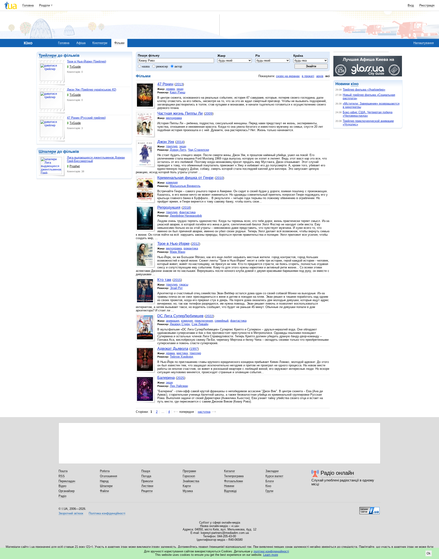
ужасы (183, 284)
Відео (62, 486)
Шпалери (47, 151)
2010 (219, 178)
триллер (171, 146)
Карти (187, 486)
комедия (172, 182)
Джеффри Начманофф (186, 215)
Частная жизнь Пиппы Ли (180, 113)
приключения (204, 320)
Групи (269, 491)
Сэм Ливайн (200, 324)
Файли (104, 491)
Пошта (63, 471)
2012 (195, 244)
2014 (180, 142)
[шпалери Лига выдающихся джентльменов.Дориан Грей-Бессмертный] (52, 166)
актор (178, 66)
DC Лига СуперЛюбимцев (180, 316)
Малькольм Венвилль (185, 186)
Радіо (62, 496)
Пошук (145, 471)
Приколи (147, 481)
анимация (172, 320)
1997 (194, 349)
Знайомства (191, 481)
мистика (182, 353)
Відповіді (230, 491)
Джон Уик (165, 142)
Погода (146, 476)
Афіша (81, 43)
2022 (209, 316)
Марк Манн (177, 252)
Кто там (164, 280)
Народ (104, 481)
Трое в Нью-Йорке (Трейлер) (86, 61)
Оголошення (108, 476)
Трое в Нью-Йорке (173, 243)
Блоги (269, 481)
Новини (229, 486)
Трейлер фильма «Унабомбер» (364, 89)
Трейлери (47, 55)
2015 (177, 280)
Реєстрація (426, 5)
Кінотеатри (99, 43)
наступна (204, 411)
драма (170, 89)
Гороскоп (189, 476)
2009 (208, 113)
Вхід (411, 5)
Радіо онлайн (337, 473)
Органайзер (67, 491)
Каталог (229, 471)
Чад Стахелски (198, 149)
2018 (186, 207)
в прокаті (308, 76)
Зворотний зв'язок (71, 513)
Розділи (44, 5)
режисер (161, 66)
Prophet (75, 166)
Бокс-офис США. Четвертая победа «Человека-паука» (367, 114)
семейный (221, 320)
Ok (429, 553)
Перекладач (67, 481)
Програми (189, 471)
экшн (180, 89)
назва (145, 66)
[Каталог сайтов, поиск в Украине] (369, 509)
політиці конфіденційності (271, 551)
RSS (62, 476)
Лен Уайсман (179, 386)
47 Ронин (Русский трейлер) (86, 117)
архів (319, 76)
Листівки (147, 486)
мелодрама (174, 118)
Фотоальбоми (233, 481)
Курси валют (274, 476)
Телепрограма (234, 476)
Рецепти (147, 491)
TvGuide (75, 66)
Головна (28, 5)
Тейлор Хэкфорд (181, 356)
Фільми (119, 43)
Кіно (268, 486)
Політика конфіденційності (107, 513)
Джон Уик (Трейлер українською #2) (91, 89)
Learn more (270, 554)
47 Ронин (165, 84)
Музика (188, 491)
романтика (191, 248)
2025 (180, 378)
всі (327, 76)
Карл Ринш (177, 92)
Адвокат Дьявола (172, 348)
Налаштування (423, 43)
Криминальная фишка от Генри (185, 178)
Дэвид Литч (178, 149)
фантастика (187, 212)
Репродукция (168, 207)
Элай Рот (176, 288)
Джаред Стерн (180, 324)
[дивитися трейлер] (52, 73)
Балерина (166, 377)
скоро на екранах (288, 76)
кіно (355, 84)
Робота (105, 471)
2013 (179, 84)
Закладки (271, 471)
